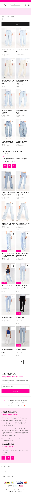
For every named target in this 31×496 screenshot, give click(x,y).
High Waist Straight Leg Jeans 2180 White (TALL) (7, 349)
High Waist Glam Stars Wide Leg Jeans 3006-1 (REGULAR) (8, 255)
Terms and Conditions (11, 490)
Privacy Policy (21, 490)
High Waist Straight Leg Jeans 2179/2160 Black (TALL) (21, 317)
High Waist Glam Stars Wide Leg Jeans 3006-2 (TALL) (22, 255)
